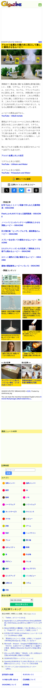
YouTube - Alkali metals (12, 116)
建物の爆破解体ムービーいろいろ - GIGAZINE (20, 266)
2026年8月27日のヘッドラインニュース (18, 658)
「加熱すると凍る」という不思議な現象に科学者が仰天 (31, 355)
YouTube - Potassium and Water (15, 173)
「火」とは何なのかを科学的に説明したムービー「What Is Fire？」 (31, 334)
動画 (40, 42)
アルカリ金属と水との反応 (12, 155)
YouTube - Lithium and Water (14, 164)
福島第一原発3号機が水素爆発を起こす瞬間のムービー (10, 312)
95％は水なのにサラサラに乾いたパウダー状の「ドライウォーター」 (10, 337)
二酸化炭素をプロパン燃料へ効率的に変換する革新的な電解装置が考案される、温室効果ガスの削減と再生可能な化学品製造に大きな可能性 (31, 312)
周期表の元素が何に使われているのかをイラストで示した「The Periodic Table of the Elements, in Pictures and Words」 (10, 289)
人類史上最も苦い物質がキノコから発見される (10, 354)
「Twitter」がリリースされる (14, 618)
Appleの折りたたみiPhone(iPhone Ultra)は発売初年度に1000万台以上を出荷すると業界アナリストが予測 (23, 623)
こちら (33, 614)
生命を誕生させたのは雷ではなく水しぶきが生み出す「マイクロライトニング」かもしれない (31, 289)
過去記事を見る (21, 604)
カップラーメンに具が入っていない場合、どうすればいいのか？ (10, 382)
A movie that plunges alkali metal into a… (21, 398)
